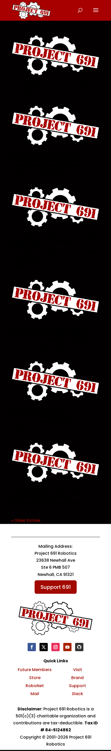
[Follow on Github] (79, 647)
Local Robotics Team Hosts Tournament (53, 85)
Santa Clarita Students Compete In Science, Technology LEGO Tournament (52, 158)
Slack (77, 694)
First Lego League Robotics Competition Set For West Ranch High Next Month (53, 332)
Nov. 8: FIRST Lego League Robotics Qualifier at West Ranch (47, 413)
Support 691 (56, 587)
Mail (34, 694)
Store (35, 678)
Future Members (35, 670)
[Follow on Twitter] (43, 647)
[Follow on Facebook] (32, 647)
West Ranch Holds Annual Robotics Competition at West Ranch (47, 495)
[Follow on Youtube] (67, 647)
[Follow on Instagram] (55, 647)
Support (77, 686)
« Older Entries (26, 520)
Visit (77, 670)
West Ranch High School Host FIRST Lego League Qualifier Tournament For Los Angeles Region (53, 241)
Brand (77, 678)
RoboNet (35, 686)
